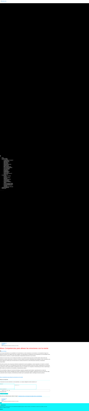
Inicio (3, 157)
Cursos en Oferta (4, 158)
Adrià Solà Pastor (7, 161)
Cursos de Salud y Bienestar (8, 186)
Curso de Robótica (7, 168)
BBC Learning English (7, 166)
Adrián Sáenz (6, 162)
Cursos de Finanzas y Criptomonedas (7, 179)
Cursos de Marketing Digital (8, 183)
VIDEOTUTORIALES (5, 187)
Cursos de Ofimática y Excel (8, 184)
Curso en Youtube (5, 159)
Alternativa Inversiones (7, 164)
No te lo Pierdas (3, 351)
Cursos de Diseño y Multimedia (7, 178)
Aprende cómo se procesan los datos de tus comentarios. (30, 396)
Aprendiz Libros (6, 165)
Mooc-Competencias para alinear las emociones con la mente (11, 377)
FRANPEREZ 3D (7, 171)
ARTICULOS (4, 188)
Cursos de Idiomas (7, 180)
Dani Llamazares (6, 169)
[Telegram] (25, 341)
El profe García (6, 170)
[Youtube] (25, 291)
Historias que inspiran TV (8, 173)
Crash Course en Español (8, 167)
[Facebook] (25, 241)
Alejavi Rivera (6, 163)
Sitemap (1, 409)
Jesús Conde (6, 174)
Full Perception (6, 172)
